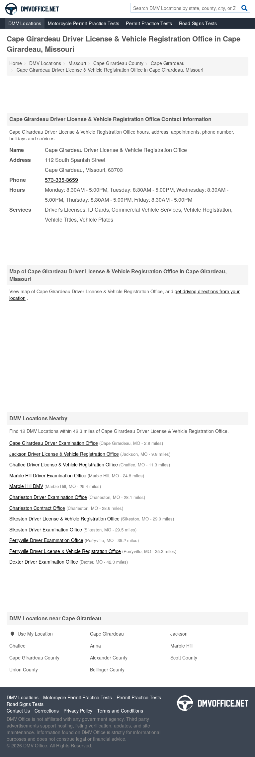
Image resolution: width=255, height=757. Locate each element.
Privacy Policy (77, 710)
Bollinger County (107, 669)
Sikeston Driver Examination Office (45, 529)
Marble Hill (181, 645)
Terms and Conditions (120, 710)
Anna (95, 645)
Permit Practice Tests (149, 23)
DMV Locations (24, 23)
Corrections (47, 710)
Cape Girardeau (107, 633)
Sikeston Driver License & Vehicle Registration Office (64, 518)
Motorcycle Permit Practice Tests (83, 23)
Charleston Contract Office (37, 508)
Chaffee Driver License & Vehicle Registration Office (63, 464)
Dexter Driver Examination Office (43, 561)
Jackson (179, 633)
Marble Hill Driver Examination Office (47, 475)
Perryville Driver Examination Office (46, 540)
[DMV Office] (32, 8)
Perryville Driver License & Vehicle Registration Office (65, 551)
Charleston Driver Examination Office (48, 497)
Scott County (183, 657)
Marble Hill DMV (26, 486)
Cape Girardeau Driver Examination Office (53, 443)
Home (15, 63)
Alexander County (109, 657)
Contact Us (18, 710)
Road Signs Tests (198, 23)
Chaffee (17, 645)
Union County (23, 669)
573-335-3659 (61, 179)
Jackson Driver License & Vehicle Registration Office (64, 453)
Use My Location (34, 633)
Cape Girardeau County (34, 657)
